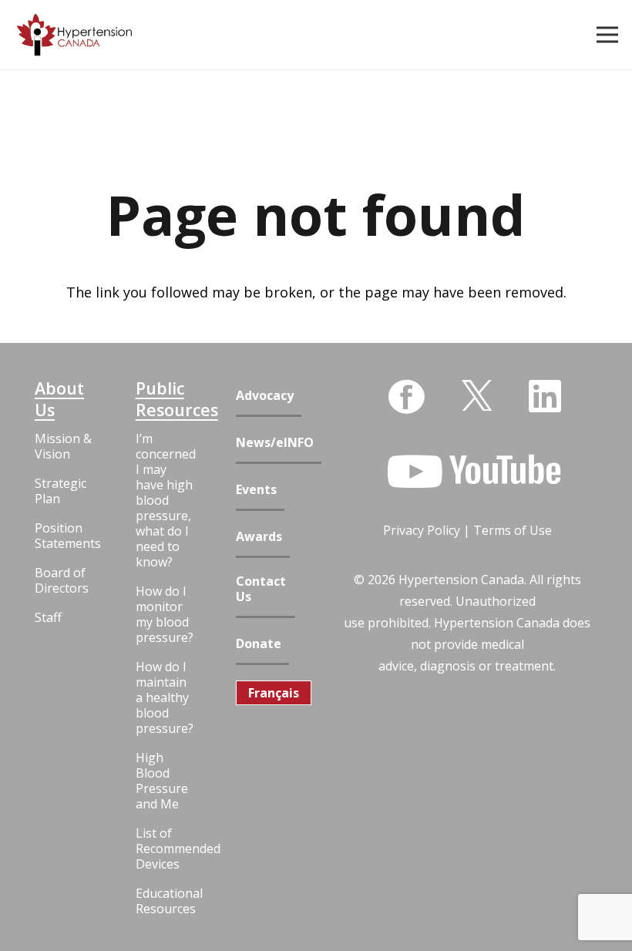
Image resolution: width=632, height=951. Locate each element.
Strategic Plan (60, 491)
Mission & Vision (63, 446)
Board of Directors (62, 580)
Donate (258, 644)
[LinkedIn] (545, 396)
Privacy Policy (421, 530)
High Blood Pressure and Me (162, 781)
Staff (48, 617)
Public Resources (165, 399)
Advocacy (265, 396)
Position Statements (64, 535)
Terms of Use (512, 530)
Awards (259, 537)
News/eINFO (275, 443)
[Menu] (608, 34)
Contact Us (261, 589)
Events (256, 490)
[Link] (74, 35)
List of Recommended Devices (165, 848)
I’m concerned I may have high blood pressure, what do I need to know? (165, 500)
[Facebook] (406, 397)
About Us (59, 399)
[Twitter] (477, 394)
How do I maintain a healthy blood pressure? (164, 697)
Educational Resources (165, 900)
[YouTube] (474, 472)
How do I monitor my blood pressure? (164, 614)
